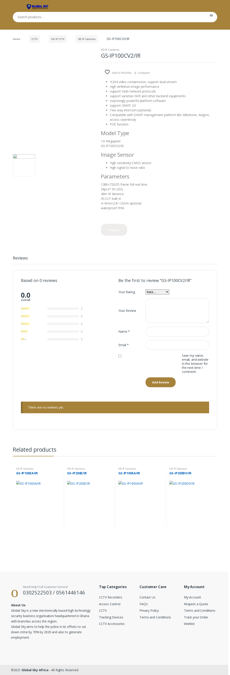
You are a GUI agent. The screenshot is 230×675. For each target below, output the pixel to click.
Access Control (109, 604)
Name (124, 331)
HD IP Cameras (86, 39)
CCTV (34, 39)
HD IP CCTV (57, 39)
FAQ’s (143, 604)
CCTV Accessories (112, 624)
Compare (143, 73)
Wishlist (189, 624)
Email (123, 345)
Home (16, 39)
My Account (192, 597)
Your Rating (126, 292)
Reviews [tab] (20, 258)
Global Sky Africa (35, 670)
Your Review (127, 310)
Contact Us (147, 597)
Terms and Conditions (155, 617)
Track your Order (196, 617)
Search (211, 17)
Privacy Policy (149, 610)
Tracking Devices (111, 617)
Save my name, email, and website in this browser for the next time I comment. (195, 364)
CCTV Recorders (110, 597)
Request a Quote (196, 604)
